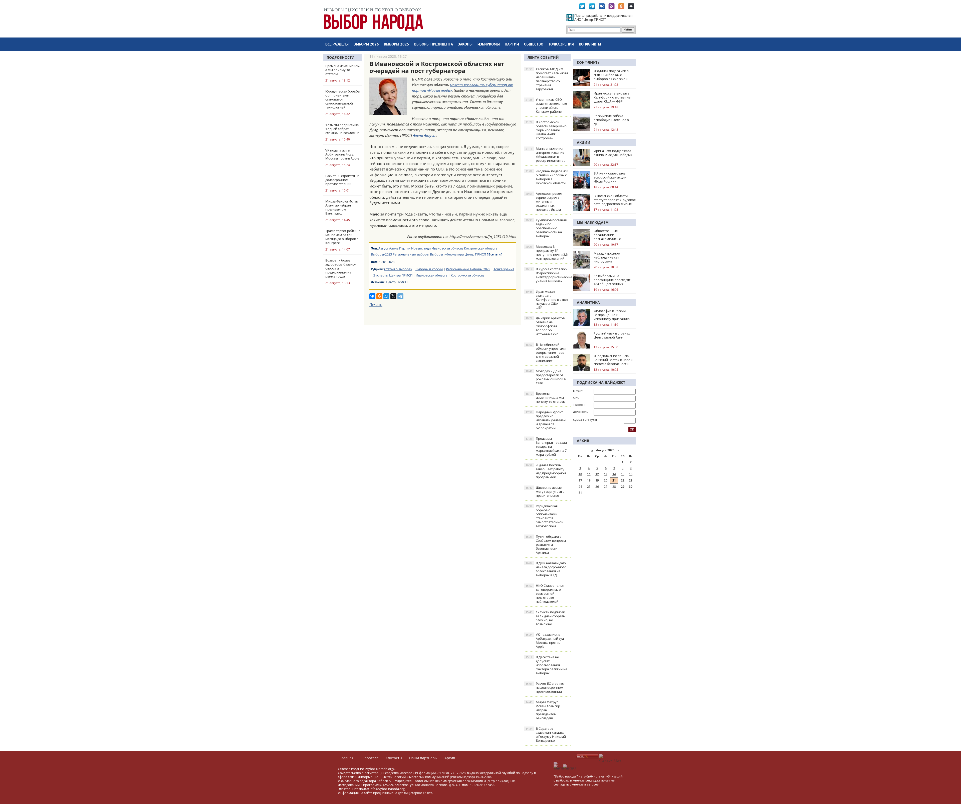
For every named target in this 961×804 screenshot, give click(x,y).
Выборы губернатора (447, 254)
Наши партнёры (423, 758)
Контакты (394, 758)
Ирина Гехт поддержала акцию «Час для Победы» (613, 153)
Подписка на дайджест (601, 382)
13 (605, 474)
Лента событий (543, 57)
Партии (512, 44)
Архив (449, 758)
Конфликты (590, 44)
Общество (533, 44)
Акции (583, 142)
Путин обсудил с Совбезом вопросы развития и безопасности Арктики (546, 544)
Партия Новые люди (415, 248)
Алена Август (424, 135)
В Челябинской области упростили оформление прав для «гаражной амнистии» (546, 352)
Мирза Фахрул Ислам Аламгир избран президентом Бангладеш (543, 710)
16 (630, 474)
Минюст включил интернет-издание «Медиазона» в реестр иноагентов (545, 154)
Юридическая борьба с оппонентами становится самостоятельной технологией (544, 516)
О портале (370, 758)
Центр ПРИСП (475, 254)
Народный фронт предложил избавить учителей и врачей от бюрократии (546, 420)
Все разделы (337, 44)
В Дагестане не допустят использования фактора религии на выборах (546, 665)
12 (597, 474)
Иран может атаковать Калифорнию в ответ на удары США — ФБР (547, 299)
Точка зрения (561, 44)
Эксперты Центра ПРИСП (392, 275)
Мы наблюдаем (593, 222)
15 (622, 474)
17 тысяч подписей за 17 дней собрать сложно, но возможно (545, 618)
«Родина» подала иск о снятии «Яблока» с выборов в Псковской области (547, 177)
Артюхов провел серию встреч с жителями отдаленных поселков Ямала (544, 201)
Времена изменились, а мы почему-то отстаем (546, 397)
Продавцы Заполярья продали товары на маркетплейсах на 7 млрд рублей (546, 446)
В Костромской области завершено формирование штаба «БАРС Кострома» (546, 130)
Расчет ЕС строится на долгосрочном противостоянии (545, 687)
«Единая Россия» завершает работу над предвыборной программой (546, 471)
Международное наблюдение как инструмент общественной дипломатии (607, 257)
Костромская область (481, 248)
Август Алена (388, 248)
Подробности (341, 57)
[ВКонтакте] (372, 296)
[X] (393, 296)
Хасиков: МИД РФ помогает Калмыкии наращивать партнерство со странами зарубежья (547, 79)
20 (605, 480)
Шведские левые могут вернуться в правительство (545, 491)
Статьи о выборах (398, 269)
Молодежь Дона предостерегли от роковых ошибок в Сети (546, 377)
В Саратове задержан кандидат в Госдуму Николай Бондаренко (546, 734)
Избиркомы (488, 44)
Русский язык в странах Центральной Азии (612, 335)
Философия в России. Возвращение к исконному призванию (612, 315)
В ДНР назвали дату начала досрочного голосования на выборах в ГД (546, 569)
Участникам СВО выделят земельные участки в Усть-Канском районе (546, 105)
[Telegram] (400, 296)
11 (589, 474)
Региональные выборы (411, 254)
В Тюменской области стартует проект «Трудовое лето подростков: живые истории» (615, 200)
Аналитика (588, 302)
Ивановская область (447, 248)
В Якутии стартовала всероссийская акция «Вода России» (610, 177)
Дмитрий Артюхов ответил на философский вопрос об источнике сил (545, 326)
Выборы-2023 (381, 254)
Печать (375, 304)
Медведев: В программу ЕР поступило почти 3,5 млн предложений (547, 252)
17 (580, 480)
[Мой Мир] (386, 296)
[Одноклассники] (379, 296)
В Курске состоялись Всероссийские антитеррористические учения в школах (548, 275)
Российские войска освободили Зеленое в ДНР (611, 120)
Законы (465, 44)
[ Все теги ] (494, 255)
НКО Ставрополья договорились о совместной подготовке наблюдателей (545, 593)
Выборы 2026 (366, 44)
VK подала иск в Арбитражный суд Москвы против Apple (545, 640)
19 (597, 480)
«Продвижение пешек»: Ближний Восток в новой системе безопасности (613, 360)
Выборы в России (429, 269)
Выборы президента (433, 44)
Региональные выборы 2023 (468, 269)
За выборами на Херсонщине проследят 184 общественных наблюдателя (612, 280)
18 (589, 480)
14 (614, 474)
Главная (347, 758)
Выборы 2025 (396, 44)
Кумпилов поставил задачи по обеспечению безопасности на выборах (546, 228)
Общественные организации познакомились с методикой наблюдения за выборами (614, 235)
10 (580, 474)
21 (614, 480)
